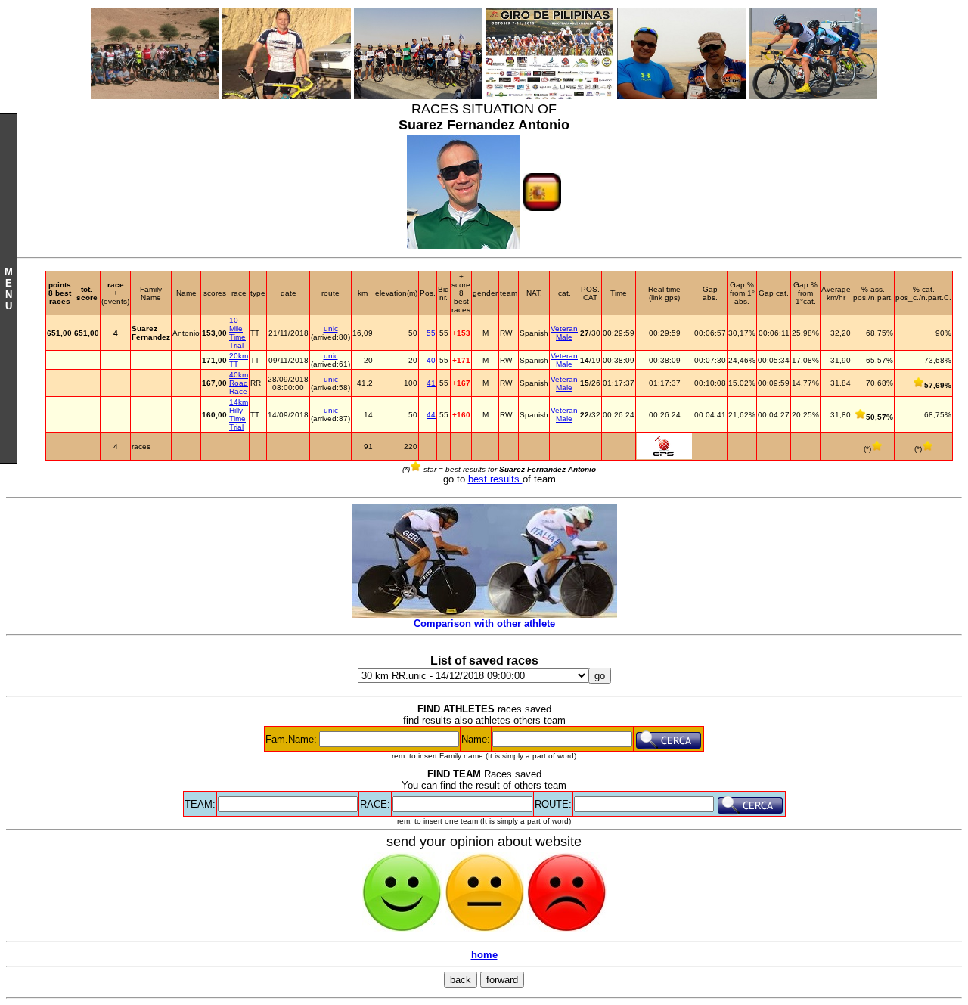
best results (495, 479)
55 (431, 333)
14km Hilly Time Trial (238, 414)
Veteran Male (564, 332)
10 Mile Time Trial (237, 332)
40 (431, 360)
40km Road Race (238, 383)
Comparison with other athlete (484, 623)
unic (331, 328)
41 (431, 383)
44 (431, 415)
